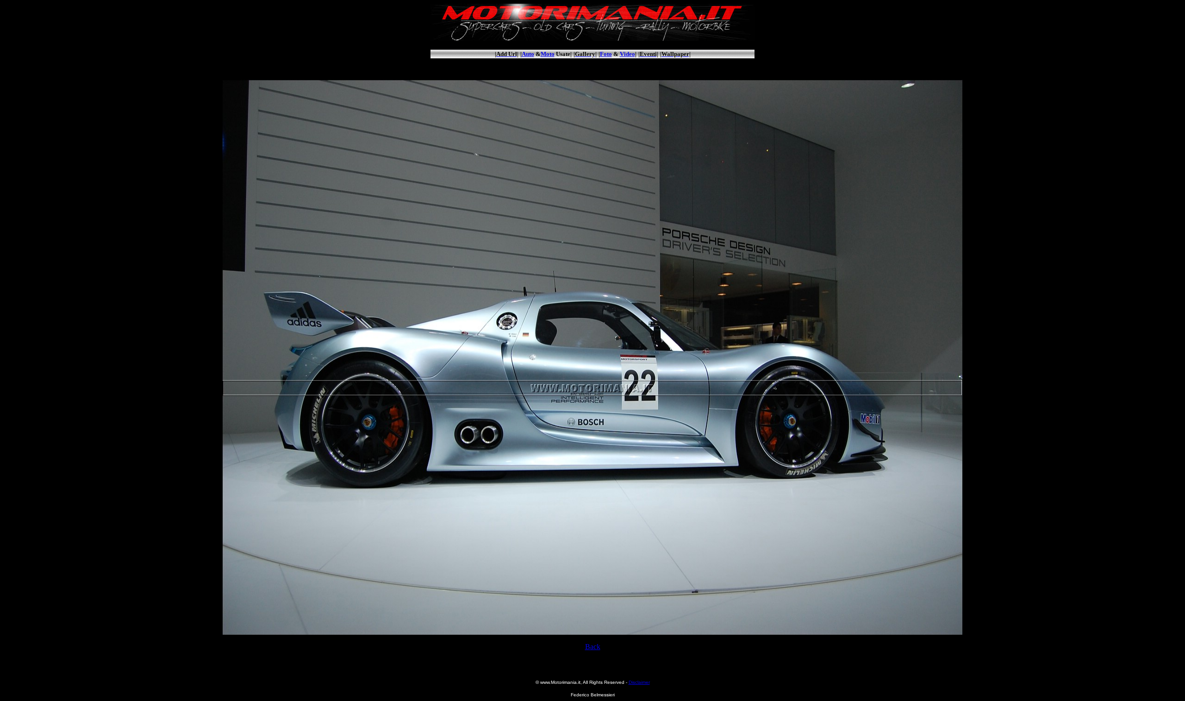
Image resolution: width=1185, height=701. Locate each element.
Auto (528, 53)
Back (592, 647)
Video (627, 53)
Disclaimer (639, 682)
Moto (548, 53)
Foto (606, 53)
